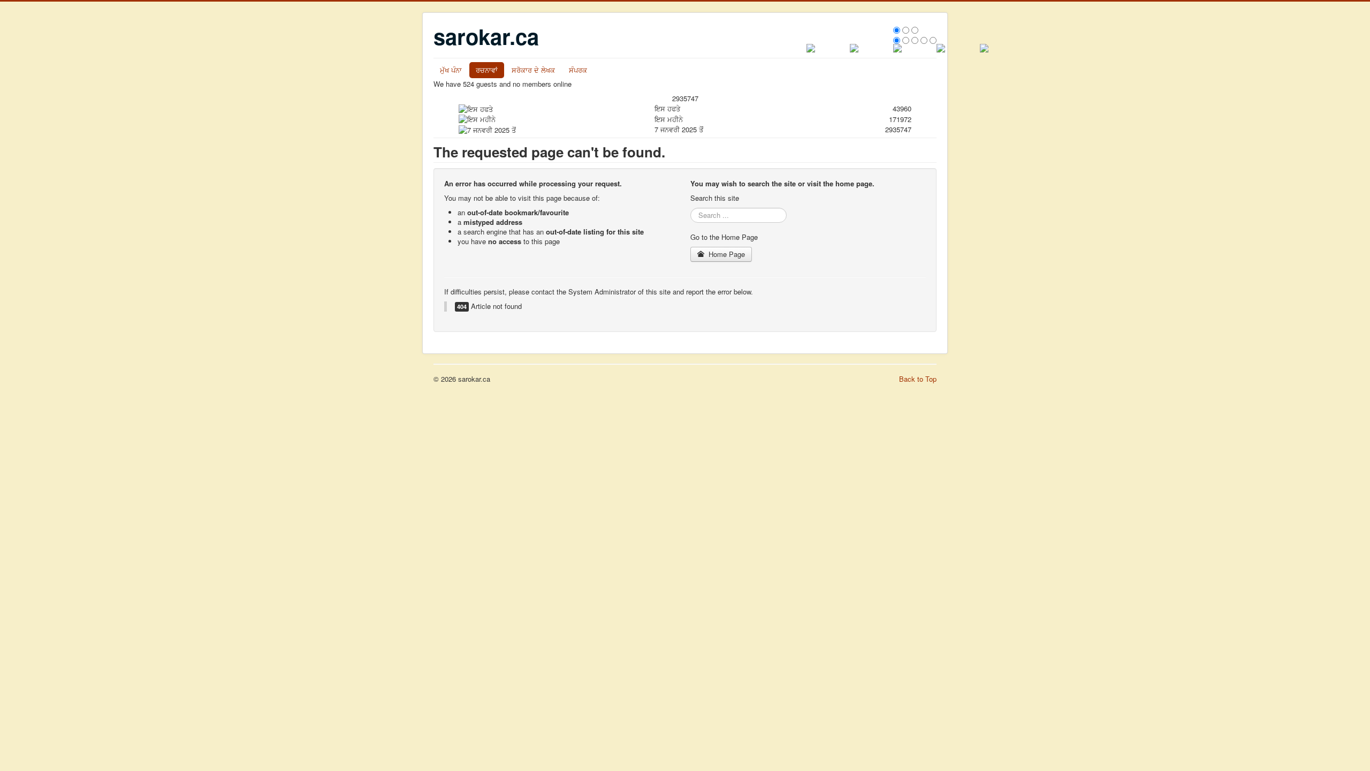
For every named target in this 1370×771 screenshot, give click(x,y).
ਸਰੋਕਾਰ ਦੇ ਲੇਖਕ (533, 70)
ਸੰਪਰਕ (578, 70)
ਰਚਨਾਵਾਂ (487, 70)
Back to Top (918, 379)
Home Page (725, 254)
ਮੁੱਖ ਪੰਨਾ (451, 70)
